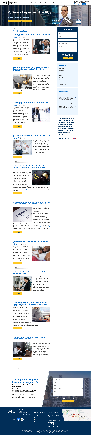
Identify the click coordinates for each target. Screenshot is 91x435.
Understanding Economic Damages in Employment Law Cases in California (30, 103)
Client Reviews (53, 2)
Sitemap (36, 410)
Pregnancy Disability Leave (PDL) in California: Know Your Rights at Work (31, 136)
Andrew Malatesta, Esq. (32, 2)
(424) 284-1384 (81, 3)
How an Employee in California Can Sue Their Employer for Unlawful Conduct (31, 35)
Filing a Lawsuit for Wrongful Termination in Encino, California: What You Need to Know (29, 338)
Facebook (18, 419)
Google (22, 419)
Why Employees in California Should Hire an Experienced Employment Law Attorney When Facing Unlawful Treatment (31, 69)
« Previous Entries (16, 367)
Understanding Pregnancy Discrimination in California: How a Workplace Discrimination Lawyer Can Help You (30, 303)
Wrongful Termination (20, 363)
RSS (36, 419)
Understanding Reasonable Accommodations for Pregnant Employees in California (31, 272)
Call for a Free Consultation (20, 21)
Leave (18, 161)
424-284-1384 (24, 415)
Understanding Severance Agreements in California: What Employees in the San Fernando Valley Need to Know (31, 203)
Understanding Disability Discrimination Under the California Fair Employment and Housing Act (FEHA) (29, 166)
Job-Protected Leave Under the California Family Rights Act (30, 242)
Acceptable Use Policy (70, 55)
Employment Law (38, 414)
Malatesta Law (9, 2)
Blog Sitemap (49, 432)
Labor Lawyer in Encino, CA (44, 226)
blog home (15, 28)
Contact (61, 2)
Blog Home (37, 417)
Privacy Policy (54, 432)
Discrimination (19, 197)
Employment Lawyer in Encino (25, 189)
